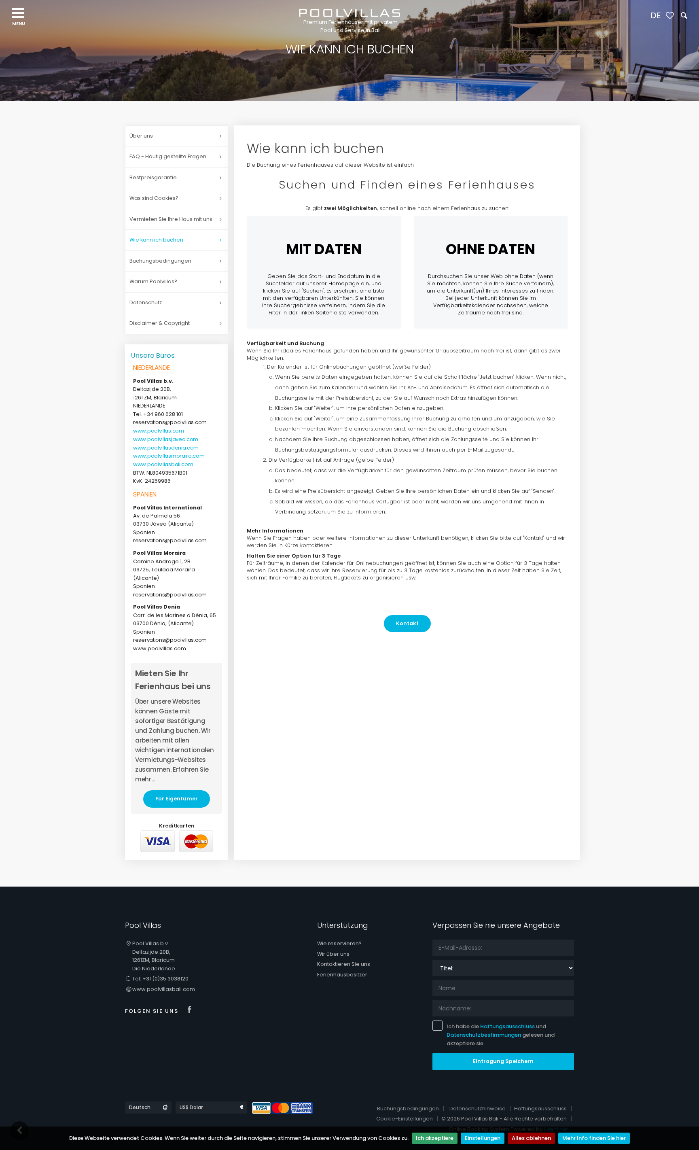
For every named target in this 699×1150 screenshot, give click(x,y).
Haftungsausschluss (507, 1026)
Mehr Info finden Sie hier (594, 1138)
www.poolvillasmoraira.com (169, 456)
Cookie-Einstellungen (404, 1118)
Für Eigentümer (176, 798)
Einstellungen (482, 1138)
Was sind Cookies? (153, 198)
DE (655, 15)
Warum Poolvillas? (153, 281)
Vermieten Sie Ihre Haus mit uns (170, 219)
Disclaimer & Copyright (159, 323)
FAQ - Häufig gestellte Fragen (167, 156)
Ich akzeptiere (434, 1138)
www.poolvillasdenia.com (166, 448)
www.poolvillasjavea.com (165, 439)
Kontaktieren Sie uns (343, 964)
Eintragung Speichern (503, 1061)
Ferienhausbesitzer (342, 974)
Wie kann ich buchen (156, 239)
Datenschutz (145, 302)
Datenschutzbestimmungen (484, 1035)
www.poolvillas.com (158, 431)
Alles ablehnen (531, 1138)
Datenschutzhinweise (477, 1108)
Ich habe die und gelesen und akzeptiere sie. (501, 1035)
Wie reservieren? (339, 943)
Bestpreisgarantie (153, 177)
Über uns (141, 135)
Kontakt (407, 623)
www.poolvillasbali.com (163, 464)
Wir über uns (333, 954)
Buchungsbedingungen (160, 260)
